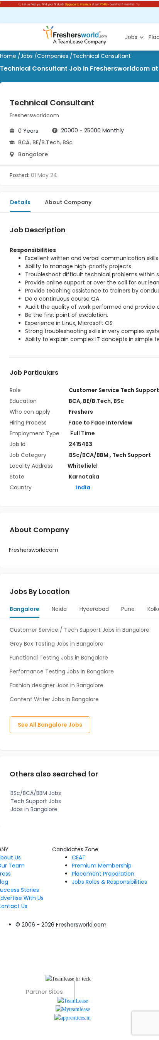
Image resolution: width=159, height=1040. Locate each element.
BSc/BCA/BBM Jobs (35, 793)
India (82, 487)
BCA (24, 142)
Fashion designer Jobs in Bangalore (56, 685)
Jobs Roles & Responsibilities (109, 882)
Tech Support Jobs (35, 801)
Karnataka (84, 476)
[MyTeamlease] (73, 1009)
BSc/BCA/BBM (89, 455)
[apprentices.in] (72, 1017)
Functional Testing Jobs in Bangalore (59, 657)
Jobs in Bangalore (34, 809)
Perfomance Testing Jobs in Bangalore (62, 671)
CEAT (79, 857)
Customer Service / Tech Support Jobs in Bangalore (79, 630)
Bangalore (33, 154)
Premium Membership (102, 865)
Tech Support (131, 455)
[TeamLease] (73, 1000)
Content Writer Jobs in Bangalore (54, 699)
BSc (68, 142)
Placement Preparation (103, 874)
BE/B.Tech (46, 142)
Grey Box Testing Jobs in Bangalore (56, 644)
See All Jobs (50, 725)
